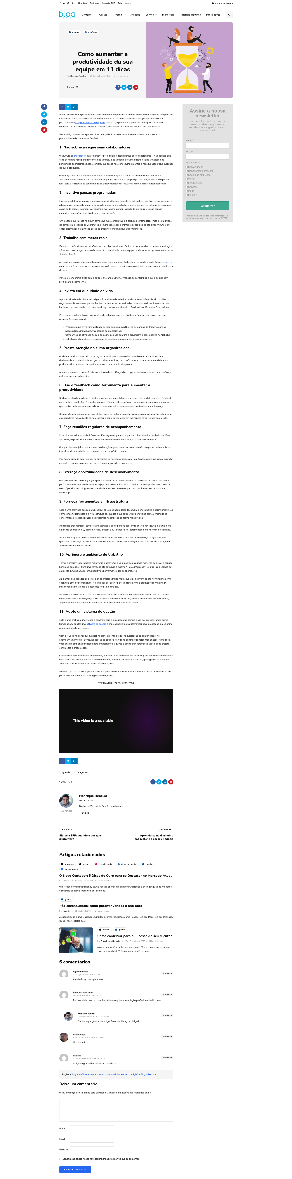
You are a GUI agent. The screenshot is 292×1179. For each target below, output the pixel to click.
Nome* (189, 140)
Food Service (195, 183)
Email (62, 1139)
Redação (67, 881)
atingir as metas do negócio (90, 122)
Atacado (135, 14)
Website (63, 1149)
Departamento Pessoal (200, 171)
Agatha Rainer (80, 971)
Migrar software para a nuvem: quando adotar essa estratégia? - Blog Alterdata (114, 1074)
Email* (189, 151)
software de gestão (95, 624)
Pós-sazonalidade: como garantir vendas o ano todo (100, 906)
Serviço (150, 14)
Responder (167, 973)
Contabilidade (195, 167)
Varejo (118, 14)
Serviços (193, 187)
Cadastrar (208, 205)
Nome (62, 1128)
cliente (168, 262)
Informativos (213, 14)
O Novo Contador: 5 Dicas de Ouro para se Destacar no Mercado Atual (115, 875)
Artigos (85, 812)
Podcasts (94, 3)
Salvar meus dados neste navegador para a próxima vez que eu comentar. (101, 1159)
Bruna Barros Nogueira (110, 941)
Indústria (192, 195)
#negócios (82, 772)
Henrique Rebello (78, 76)
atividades (79, 155)
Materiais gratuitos (190, 14)
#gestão (66, 772)
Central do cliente (224, 3)
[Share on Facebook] (62, 107)
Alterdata (82, 3)
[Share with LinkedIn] (129, 87)
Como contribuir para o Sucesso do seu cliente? (134, 936)
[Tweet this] (124, 87)
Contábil (86, 14)
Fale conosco (124, 3)
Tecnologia (168, 14)
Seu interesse (193, 162)
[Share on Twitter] (68, 107)
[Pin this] (135, 87)
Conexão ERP (108, 3)
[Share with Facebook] (118, 87)
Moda (191, 191)
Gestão (103, 14)
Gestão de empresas (199, 175)
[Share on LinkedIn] (74, 107)
